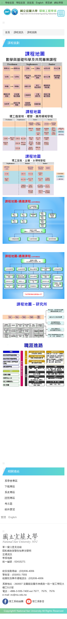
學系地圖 (7, 558)
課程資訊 (18, 32)
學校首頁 (9, 2)
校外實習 (10, 509)
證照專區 (10, 497)
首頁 (7, 32)
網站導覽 (58, 2)
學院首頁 (20, 2)
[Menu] (61, 13)
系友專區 (10, 492)
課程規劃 (32, 32)
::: (2, 2)
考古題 (8, 503)
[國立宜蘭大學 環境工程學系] (33, 11)
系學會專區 (11, 480)
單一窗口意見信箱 (12, 547)
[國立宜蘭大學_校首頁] (20, 538)
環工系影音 (38, 601)
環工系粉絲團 (15, 601)
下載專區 (10, 486)
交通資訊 (7, 554)
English (39, 2)
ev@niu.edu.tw (18, 594)
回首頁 (30, 2)
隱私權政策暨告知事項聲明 (16, 550)
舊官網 (48, 2)
